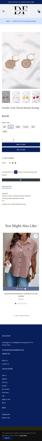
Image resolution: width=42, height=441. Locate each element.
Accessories (5, 389)
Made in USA (6, 399)
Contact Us (5, 364)
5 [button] (24, 303)
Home (8, 21)
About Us (5, 360)
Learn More (23, 435)
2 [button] (17, 303)
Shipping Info (6, 414)
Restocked (5, 392)
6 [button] (26, 303)
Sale (3, 396)
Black (5, 131)
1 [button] (15, 303)
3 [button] (19, 303)
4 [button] (22, 303)
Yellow (18, 127)
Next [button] (38, 96)
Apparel (4, 379)
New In (4, 375)
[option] (21, 268)
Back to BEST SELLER (22, 316)
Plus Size (5, 382)
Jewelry (4, 386)
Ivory (10, 127)
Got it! (7, 438)
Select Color (6, 123)
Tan (4, 127)
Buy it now (21, 150)
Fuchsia (25, 127)
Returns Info (6, 418)
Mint (33, 127)
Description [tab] (6, 187)
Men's (4, 403)
